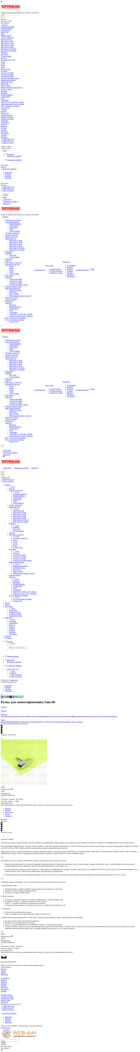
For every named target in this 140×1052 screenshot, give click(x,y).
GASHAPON (24, 722)
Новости (4, 980)
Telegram (8, 174)
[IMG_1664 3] (24, 785)
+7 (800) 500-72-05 (7, 139)
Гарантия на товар (7, 998)
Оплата (7, 814)
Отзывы (8, 810)
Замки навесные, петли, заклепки (71, 722)
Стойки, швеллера (21, 716)
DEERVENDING (13, 722)
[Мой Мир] (8, 697)
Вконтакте (8, 172)
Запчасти (16, 581)
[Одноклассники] (5, 697)
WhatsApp (8, 178)
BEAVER (4, 722)
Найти (3, 1042)
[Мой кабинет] (2, 448)
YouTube (8, 176)
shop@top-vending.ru (9, 169)
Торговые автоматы (20, 494)
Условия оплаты (6, 995)
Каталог (12, 488)
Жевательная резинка (20, 566)
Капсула (48, 716)
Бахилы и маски (92, 716)
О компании (5, 978)
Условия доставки (7, 997)
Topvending (32, 722)
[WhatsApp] (16, 697)
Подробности (5, 793)
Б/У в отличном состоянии (22, 599)
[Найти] (2, 17)
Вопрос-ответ (5, 1000)
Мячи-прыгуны (18, 511)
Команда (4, 982)
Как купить (13, 610)
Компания (12, 621)
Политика (4, 1002)
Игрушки (16, 553)
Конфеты (16, 527)
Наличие (8, 808)
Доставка (8, 816)
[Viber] (13, 697)
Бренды (3, 973)
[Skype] (19, 697)
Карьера (3, 985)
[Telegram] (22, 697)
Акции (3, 971)
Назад (13, 487)
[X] (10, 697)
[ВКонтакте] (2, 697)
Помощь (4, 991)
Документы (5, 989)
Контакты (4, 987)
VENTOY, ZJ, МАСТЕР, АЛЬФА (47, 722)
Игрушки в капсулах (20, 538)
